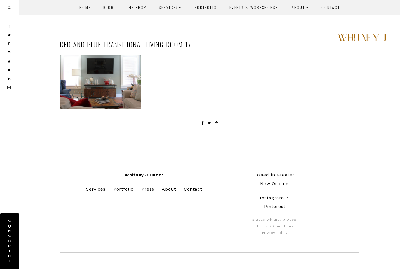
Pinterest (274, 206)
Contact (193, 189)
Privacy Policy (275, 233)
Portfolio (123, 189)
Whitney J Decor (362, 39)
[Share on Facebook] (202, 123)
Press (147, 189)
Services (96, 189)
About (169, 189)
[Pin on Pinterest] (216, 123)
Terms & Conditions (275, 226)
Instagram (272, 197)
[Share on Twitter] (209, 123)
